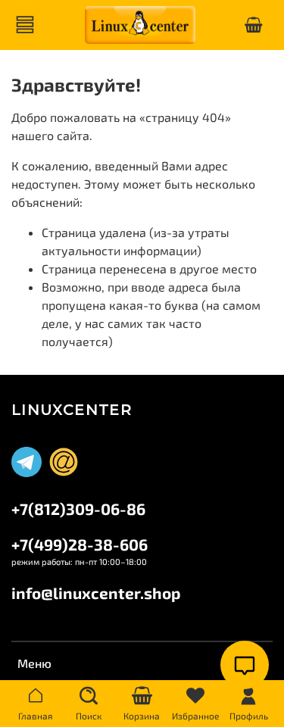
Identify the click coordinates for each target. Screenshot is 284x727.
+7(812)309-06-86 (78, 508)
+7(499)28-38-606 (79, 544)
